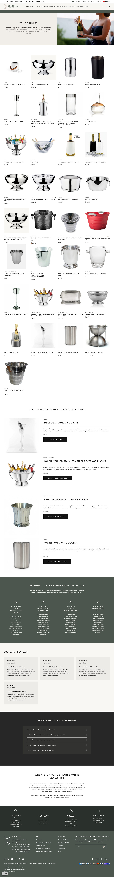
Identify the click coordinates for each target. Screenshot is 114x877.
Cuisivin (60, 236)
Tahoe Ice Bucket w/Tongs (14, 84)
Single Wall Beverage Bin (14, 162)
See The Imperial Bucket (55, 439)
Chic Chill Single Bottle (41, 238)
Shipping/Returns (33, 863)
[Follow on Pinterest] (19, 859)
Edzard (33, 82)
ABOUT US (98, 1)
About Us (60, 846)
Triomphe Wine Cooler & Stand (16, 314)
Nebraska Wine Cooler (67, 84)
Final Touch (34, 119)
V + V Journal (61, 848)
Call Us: (22, 847)
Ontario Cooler (91, 199)
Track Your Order (40, 846)
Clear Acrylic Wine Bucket (96, 274)
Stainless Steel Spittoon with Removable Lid (70, 238)
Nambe (5, 82)
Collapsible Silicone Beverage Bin (97, 239)
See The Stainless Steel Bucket (57, 478)
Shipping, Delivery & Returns (43, 843)
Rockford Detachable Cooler (43, 199)
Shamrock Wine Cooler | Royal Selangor (70, 315)
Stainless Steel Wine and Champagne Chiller (14, 274)
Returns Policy (98, 822)
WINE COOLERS (29, 6)
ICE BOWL (34, 162)
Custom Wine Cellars (63, 840)
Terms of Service (51, 863)
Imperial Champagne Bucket (42, 353)
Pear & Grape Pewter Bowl (96, 314)
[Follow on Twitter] (15, 859)
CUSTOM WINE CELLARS (82, 6)
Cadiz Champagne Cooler (41, 84)
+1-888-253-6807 (17, 1)
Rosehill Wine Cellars (10, 272)
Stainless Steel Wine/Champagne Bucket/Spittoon (38, 275)
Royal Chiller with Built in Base (68, 274)
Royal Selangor (62, 312)
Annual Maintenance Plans (43, 848)
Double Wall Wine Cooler (68, 353)
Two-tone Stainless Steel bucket (14, 391)
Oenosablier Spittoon (94, 353)
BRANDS (78, 1)
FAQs (59, 851)
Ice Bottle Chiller (11, 353)
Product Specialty (9, 160)
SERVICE (84, 1)
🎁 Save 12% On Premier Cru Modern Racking (57, 11)
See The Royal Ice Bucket (55, 516)
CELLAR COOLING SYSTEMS (41, 6)
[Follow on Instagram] (5, 859)
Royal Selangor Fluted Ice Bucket (65, 499)
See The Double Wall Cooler (57, 561)
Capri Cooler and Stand (13, 122)
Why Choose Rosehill (63, 843)
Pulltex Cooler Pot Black (95, 162)
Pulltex (33, 160)
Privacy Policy (42, 863)
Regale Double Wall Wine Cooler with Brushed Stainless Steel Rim (68, 123)
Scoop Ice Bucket (92, 122)
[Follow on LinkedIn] (12, 859)
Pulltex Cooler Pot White (68, 162)
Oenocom (88, 351)
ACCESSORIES (67, 6)
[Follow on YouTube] (23, 859)
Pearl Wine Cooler (92, 84)
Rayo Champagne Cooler (68, 199)
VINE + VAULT (91, 1)
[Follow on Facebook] (8, 859)
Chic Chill (34, 236)
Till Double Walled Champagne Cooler (16, 200)
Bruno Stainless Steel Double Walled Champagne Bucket (16, 238)
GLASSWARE (60, 6)
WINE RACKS (52, 6)
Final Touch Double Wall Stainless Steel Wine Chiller (42, 122)
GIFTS (74, 6)
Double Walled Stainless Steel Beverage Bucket (43, 315)
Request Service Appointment (44, 851)
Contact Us (39, 840)
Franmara (60, 119)
